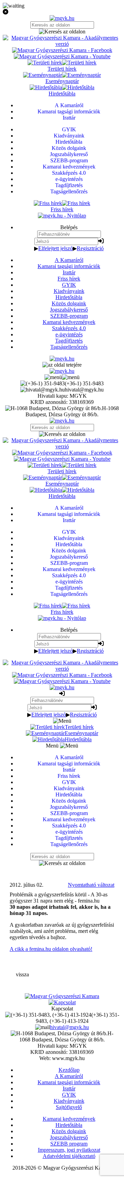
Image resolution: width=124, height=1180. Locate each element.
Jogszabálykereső (69, 310)
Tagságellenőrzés (68, 347)
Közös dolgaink (69, 303)
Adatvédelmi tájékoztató (69, 1156)
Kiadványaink (69, 291)
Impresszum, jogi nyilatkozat (69, 1150)
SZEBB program (68, 1144)
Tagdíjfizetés (69, 341)
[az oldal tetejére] (62, 365)
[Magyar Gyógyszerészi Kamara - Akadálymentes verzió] (62, 44)
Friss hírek (69, 279)
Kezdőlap (69, 1070)
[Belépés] (101, 241)
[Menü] (62, 377)
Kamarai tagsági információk (69, 266)
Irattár (69, 272)
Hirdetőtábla (68, 297)
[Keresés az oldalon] (62, 32)
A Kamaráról (69, 260)
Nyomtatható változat (91, 885)
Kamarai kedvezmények (69, 322)
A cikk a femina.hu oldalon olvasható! (51, 949)
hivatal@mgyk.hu (69, 1027)
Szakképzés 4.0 (69, 328)
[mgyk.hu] (62, 18)
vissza (22, 974)
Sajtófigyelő (69, 1107)
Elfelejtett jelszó (55, 248)
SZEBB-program (69, 316)
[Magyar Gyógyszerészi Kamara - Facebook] (62, 50)
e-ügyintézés (69, 334)
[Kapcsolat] (62, 1002)
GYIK (69, 285)
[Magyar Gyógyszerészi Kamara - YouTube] (62, 56)
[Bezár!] (62, 12)
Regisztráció (90, 248)
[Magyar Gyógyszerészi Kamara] (62, 996)
